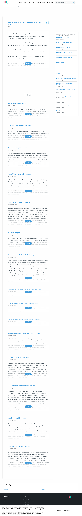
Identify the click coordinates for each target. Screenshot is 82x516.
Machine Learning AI (41, 2)
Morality (43, 489)
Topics (25, 2)
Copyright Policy (26, 499)
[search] (73, 2)
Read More (28, 114)
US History (49, 2)
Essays (20, 2)
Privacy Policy (26, 504)
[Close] (80, 510)
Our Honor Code (27, 503)
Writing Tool (32, 2)
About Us (6, 499)
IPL (4, 6)
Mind (4, 488)
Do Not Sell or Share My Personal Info (62, 510)
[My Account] (77, 2)
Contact (5, 501)
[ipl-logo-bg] (6, 2)
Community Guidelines (28, 501)
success (13, 52)
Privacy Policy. (33, 514)
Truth (4, 491)
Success (43, 488)
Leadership (6, 489)
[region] (41, 510)
